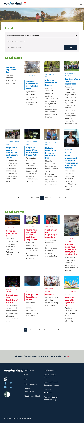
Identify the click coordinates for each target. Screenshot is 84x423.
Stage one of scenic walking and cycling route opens (12, 152)
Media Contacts (50, 370)
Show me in (16, 36)
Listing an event (30, 384)
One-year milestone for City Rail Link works (32, 85)
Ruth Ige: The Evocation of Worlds (32, 297)
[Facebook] (5, 383)
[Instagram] (11, 383)
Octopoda (49, 294)
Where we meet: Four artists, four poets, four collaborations (71, 249)
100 (53, 330)
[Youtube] (5, 387)
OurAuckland (29, 370)
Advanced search (14, 48)
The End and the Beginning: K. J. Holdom (51, 233)
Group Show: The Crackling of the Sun (12, 299)
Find (70, 48)
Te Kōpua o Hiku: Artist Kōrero (11, 233)
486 (46, 198)
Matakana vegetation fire (11, 69)
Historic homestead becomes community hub (50, 153)
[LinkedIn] (11, 387)
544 (60, 198)
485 (42, 198)
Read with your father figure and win (70, 301)
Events (27, 379)
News (26, 375)
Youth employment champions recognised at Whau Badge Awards (71, 161)
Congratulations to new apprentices (71, 81)
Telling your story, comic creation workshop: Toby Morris (31, 235)
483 (32, 198)
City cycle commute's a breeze (51, 82)
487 (51, 198)
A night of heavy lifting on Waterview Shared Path (32, 151)
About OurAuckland (32, 396)
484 (37, 198)
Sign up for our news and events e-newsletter (40, 356)
